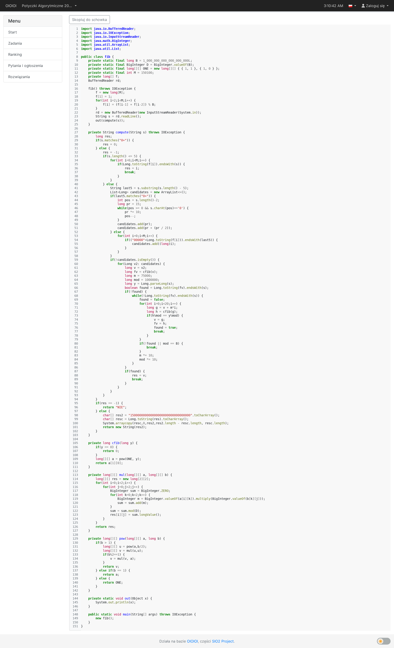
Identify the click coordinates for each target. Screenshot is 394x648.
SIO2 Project (223, 641)
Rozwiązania (19, 76)
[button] (49, 5)
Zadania (15, 43)
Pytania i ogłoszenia (25, 65)
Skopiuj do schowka (89, 19)
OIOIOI (10, 5)
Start (12, 32)
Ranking (15, 54)
